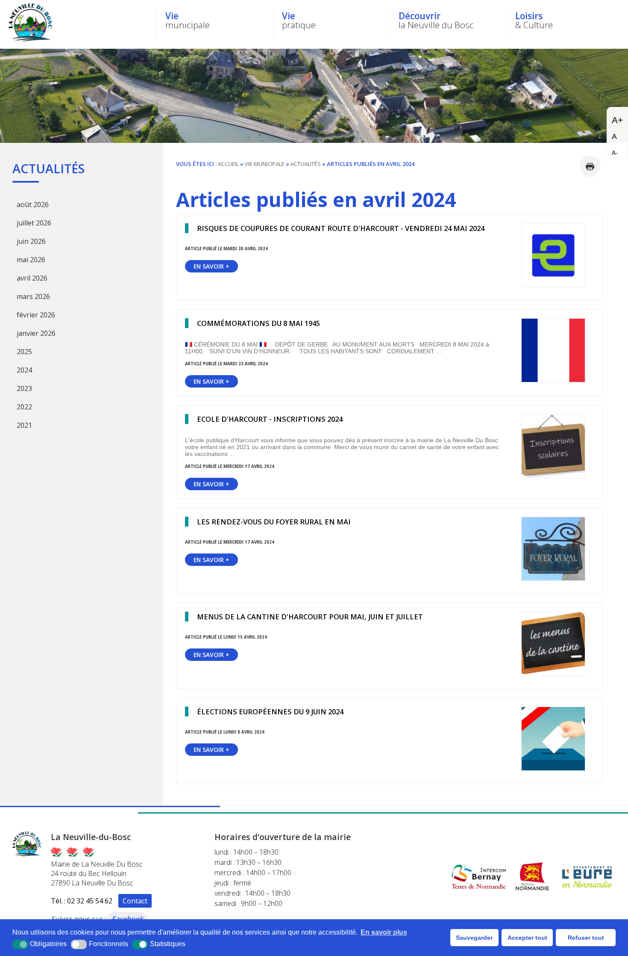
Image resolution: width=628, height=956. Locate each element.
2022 (24, 406)
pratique (299, 20)
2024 (24, 370)
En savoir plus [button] (384, 932)
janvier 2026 (36, 333)
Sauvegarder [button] (474, 937)
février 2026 (36, 315)
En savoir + (211, 266)
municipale (187, 20)
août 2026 (33, 204)
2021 (24, 425)
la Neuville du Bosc (436, 20)
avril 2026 (32, 278)
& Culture (534, 20)
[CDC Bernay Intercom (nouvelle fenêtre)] (478, 891)
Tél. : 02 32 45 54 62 (81, 901)
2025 (24, 351)
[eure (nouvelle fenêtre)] (587, 891)
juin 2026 (31, 241)
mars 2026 (33, 296)
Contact (135, 901)
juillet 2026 (34, 223)
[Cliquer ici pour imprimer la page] (590, 166)
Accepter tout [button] (527, 937)
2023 (24, 388)
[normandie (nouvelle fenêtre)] (532, 891)
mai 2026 (31, 259)
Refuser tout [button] (586, 937)
